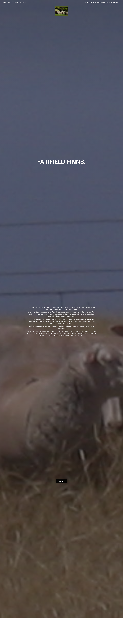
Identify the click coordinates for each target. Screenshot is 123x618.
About (9, 2)
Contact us (23, 2)
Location (16, 2)
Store (4, 2)
